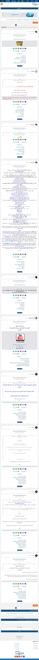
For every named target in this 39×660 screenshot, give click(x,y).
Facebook (8, 613)
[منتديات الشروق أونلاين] (35, 5)
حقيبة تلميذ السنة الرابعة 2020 (24, 358)
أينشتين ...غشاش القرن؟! (22, 412)
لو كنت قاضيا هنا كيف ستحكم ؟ (19, 149)
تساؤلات (23, 152)
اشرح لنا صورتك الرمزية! (22, 419)
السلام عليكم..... (22, 304)
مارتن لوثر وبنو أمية (21, 151)
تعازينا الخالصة (27, 361)
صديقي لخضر (22, 113)
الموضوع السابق (22, 617)
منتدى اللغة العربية (19, 19)
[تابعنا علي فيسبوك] (24, 656)
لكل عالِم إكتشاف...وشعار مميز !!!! (21, 57)
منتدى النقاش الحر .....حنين (25, 360)
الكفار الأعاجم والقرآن (20, 116)
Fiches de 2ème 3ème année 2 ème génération (22, 365)
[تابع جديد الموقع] (15, 656)
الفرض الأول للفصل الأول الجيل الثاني (23, 364)
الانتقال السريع (19, 627)
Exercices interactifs (23, 60)
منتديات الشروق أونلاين (34, 19)
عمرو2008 (33, 374)
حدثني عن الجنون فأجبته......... (20, 308)
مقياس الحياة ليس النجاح (20, 147)
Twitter (22, 613)
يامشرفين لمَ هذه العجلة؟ (22, 416)
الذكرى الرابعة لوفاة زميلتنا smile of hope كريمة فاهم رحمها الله (19, 362)
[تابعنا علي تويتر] (21, 656)
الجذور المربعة (23, 55)
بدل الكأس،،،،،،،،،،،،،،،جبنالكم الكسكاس (20, 58)
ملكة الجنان (33, 277)
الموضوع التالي (17, 617)
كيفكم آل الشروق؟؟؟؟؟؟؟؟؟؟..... (19, 302)
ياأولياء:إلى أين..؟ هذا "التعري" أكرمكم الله (19, 413)
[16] (20, 137)
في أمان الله (22, 305)
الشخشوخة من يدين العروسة (19, 110)
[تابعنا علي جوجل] (19, 656)
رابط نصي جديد (35, 643)
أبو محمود (33, 31)
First (22, 25)
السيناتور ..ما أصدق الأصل (20, 153)
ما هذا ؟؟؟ (22, 148)
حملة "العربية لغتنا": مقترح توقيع (21, 414)
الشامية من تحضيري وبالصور (19, 112)
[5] (21, 137)
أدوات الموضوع (4, 27)
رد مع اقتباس (19, 65)
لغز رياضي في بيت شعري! (22, 417)
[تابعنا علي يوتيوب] (17, 656)
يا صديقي (22, 114)
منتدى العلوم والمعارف (26, 19)
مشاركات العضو (15, 51)
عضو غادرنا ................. (21, 309)
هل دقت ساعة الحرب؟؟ (20, 109)
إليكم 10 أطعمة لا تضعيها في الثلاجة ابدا (19, 62)
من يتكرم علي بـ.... (21, 306)
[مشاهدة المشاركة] (13, 80)
